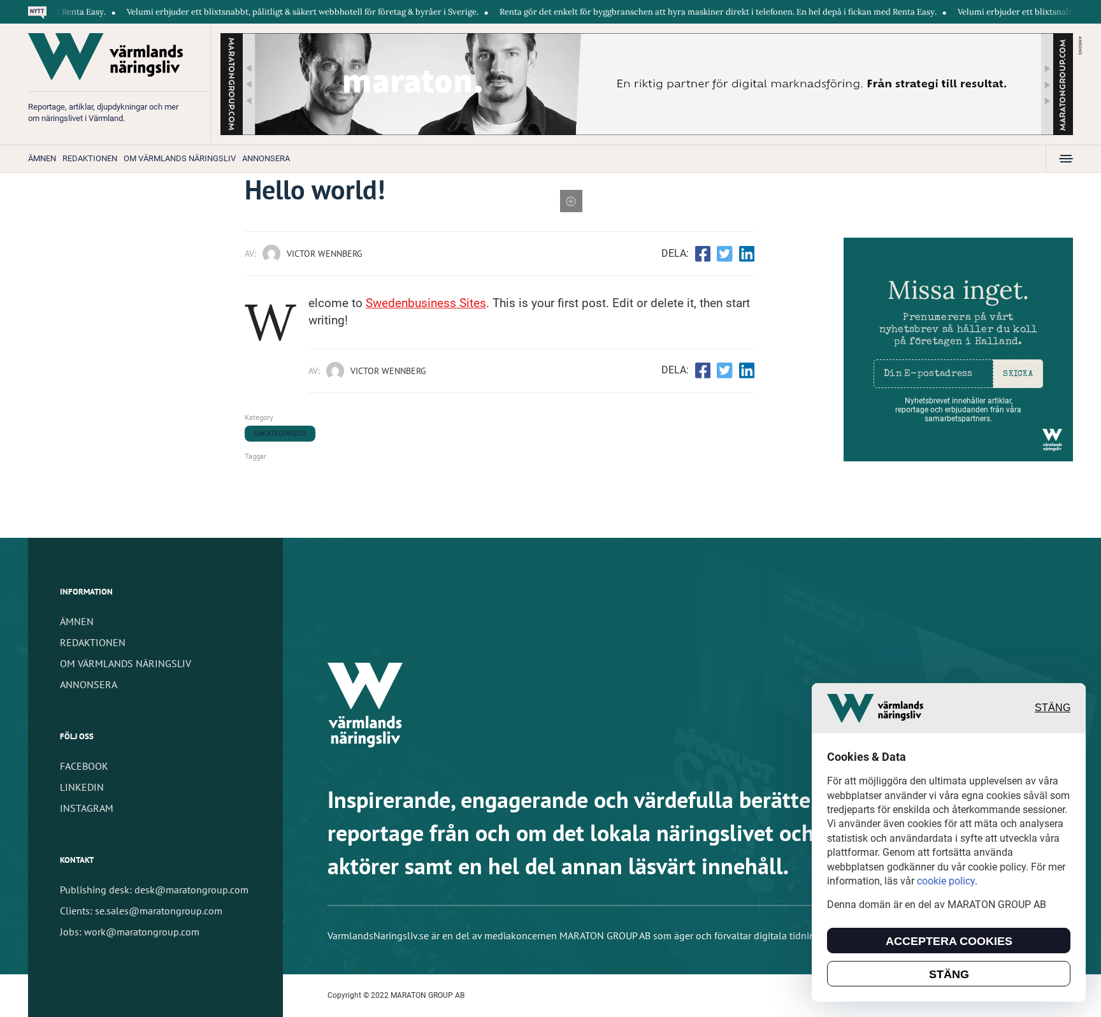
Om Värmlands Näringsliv (180, 158)
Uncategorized (280, 433)
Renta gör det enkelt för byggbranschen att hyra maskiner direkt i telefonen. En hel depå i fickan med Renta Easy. (688, 11)
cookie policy (946, 881)
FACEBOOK (84, 766)
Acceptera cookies (949, 941)
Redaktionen (89, 158)
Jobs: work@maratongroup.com (129, 931)
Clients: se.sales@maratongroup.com (141, 910)
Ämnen (42, 158)
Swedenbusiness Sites (426, 303)
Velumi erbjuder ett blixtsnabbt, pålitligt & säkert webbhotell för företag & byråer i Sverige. (273, 11)
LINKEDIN (82, 787)
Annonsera (266, 158)
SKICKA (1018, 374)
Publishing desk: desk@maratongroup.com (154, 889)
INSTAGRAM (86, 808)
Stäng (1052, 708)
